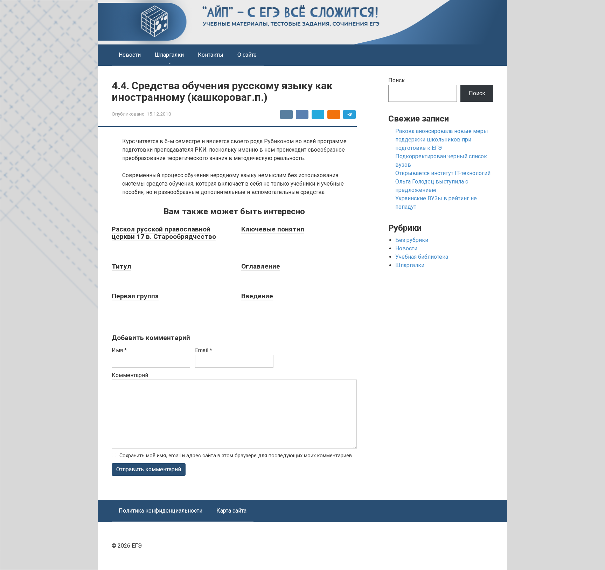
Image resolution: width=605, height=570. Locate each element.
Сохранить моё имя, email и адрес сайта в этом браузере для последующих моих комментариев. (236, 456)
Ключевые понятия (272, 229)
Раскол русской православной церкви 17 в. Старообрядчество (164, 233)
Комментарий (130, 375)
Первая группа (135, 296)
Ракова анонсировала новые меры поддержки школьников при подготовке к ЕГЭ (441, 139)
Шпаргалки (169, 54)
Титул (121, 266)
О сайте (247, 54)
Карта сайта (231, 510)
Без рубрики (411, 240)
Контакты (210, 54)
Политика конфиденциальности (160, 510)
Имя (119, 350)
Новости (130, 54)
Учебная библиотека (421, 256)
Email (203, 350)
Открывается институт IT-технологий (443, 173)
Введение (257, 296)
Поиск (396, 80)
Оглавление (260, 266)
